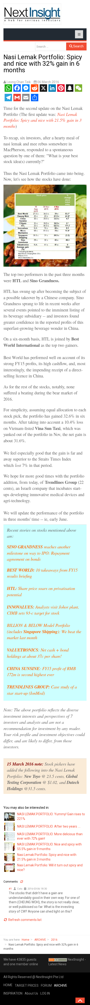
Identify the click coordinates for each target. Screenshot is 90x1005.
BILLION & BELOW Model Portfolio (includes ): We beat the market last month (44, 631)
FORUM (46, 985)
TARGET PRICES (27, 985)
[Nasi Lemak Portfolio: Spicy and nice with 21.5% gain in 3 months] (10, 857)
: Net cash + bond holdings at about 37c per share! (38, 653)
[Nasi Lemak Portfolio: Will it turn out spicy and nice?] (10, 867)
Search (78, 46)
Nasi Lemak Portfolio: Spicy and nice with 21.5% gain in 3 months (42, 120)
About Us (31, 993)
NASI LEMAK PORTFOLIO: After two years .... (49, 826)
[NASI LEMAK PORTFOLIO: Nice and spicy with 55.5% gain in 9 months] (10, 846)
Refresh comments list (25, 920)
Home (25, 939)
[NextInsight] (32, 14)
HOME (7, 985)
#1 (10, 888)
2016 (54, 939)
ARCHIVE (40, 939)
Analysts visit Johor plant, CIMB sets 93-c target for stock (43, 610)
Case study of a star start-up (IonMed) (42, 690)
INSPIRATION (12, 993)
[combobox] (50, 46)
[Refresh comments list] (21, 881)
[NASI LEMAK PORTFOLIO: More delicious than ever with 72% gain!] (10, 836)
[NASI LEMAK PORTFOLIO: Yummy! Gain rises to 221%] (10, 816)
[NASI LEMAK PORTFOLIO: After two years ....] (10, 826)
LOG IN (45, 993)
